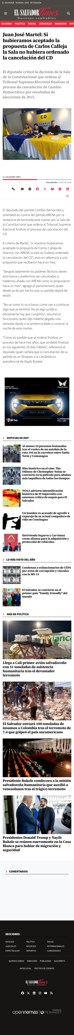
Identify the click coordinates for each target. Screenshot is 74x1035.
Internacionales (55, 946)
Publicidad (45, 961)
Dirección (32, 961)
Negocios (31, 946)
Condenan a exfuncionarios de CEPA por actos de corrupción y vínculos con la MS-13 (46, 571)
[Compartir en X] (45, 188)
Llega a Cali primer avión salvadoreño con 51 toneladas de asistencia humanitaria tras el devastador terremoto (34, 669)
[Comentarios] (14, 188)
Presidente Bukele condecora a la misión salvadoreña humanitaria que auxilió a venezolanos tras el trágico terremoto (37, 784)
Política (30, 941)
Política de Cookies (44, 968)
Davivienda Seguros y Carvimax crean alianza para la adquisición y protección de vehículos (45, 538)
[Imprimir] (30, 188)
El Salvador (8, 2)
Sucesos (9, 941)
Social (50, 941)
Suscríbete (59, 961)
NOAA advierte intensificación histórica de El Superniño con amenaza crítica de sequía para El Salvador (44, 496)
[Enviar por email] (22, 188)
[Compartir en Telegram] (60, 188)
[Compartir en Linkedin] (67, 188)
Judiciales (10, 946)
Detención (35, 2)
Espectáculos (12, 950)
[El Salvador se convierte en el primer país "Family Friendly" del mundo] (12, 597)
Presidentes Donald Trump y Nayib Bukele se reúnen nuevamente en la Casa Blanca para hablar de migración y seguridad (37, 843)
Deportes (31, 950)
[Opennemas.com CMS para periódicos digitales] (37, 1016)
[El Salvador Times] (37, 13)
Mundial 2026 (22, 2)
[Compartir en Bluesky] (52, 188)
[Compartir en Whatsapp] (67, 195)
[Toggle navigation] (5, 13)
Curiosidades (54, 950)
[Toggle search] (68, 13)
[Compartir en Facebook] (37, 188)
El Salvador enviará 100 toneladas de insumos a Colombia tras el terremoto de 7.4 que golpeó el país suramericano (37, 728)
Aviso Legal (25, 968)
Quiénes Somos (16, 961)
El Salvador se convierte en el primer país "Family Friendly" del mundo (44, 593)
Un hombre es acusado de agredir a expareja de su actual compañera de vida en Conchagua (46, 516)
